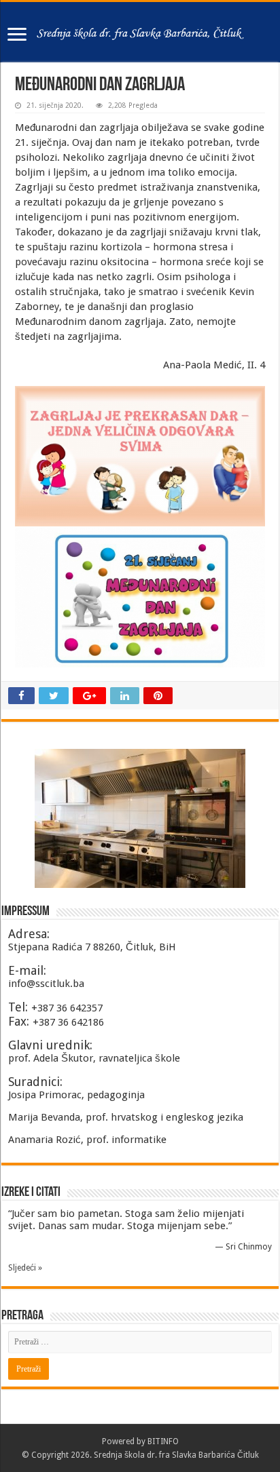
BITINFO (163, 1441)
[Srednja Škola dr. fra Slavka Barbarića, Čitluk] (140, 32)
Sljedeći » (25, 1268)
